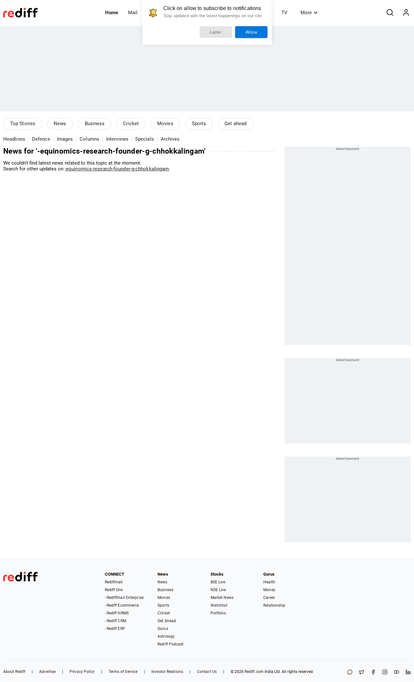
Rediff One (114, 590)
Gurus (163, 628)
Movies (165, 123)
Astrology (166, 636)
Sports (199, 123)
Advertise (47, 671)
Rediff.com (254, 671)
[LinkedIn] (408, 672)
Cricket (131, 123)
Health (269, 582)
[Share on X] (361, 672)
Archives (170, 139)
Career (269, 597)
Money (269, 590)
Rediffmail (114, 582)
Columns (89, 139)
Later (216, 32)
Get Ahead (167, 621)
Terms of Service (123, 671)
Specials (144, 139)
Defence (41, 139)
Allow (251, 32)
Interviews (117, 139)
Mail (132, 13)
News (60, 123)
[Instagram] (384, 672)
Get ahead (235, 123)
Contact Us (207, 671)
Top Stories (22, 123)
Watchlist (219, 605)
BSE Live (218, 582)
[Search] (390, 12)
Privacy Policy (82, 671)
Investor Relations (167, 671)
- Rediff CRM (115, 621)
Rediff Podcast (170, 644)
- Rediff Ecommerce (122, 605)
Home (111, 13)
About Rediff (14, 671)
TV (284, 13)
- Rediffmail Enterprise (124, 597)
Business (95, 123)
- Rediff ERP (115, 628)
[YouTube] (396, 672)
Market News (222, 597)
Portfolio (218, 613)
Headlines (14, 139)
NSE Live (218, 590)
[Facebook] (373, 672)
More (306, 13)
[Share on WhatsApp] (350, 672)
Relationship (274, 605)
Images (65, 139)
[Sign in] (406, 12)
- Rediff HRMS (117, 613)
